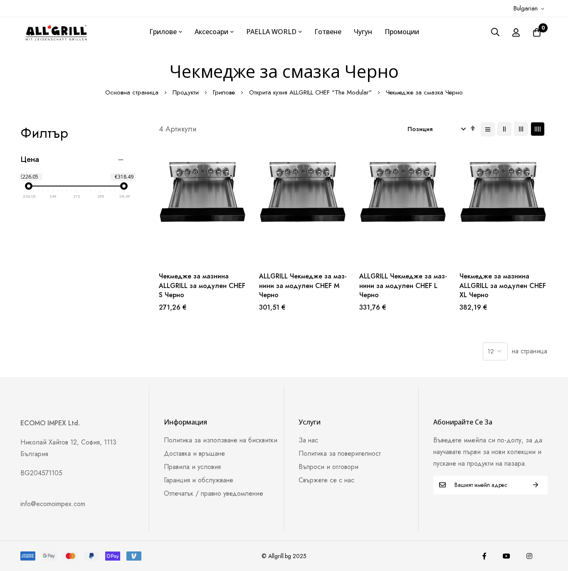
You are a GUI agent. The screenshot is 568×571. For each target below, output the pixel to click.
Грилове (225, 92)
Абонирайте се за (535, 485)
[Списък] (488, 129)
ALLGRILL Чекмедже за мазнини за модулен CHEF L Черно (403, 286)
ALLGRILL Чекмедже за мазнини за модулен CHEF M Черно (303, 286)
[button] (530, 8)
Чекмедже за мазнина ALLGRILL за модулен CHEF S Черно (202, 286)
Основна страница (133, 92)
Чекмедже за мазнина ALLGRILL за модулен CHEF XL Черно (502, 286)
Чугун (363, 31)
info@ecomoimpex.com (52, 504)
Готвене (327, 31)
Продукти (187, 92)
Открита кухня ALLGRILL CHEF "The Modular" (311, 92)
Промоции (402, 31)
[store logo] (56, 31)
